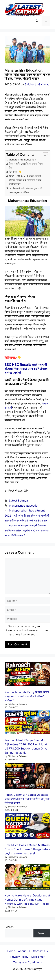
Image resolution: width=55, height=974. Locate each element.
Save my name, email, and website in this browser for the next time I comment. (28, 630)
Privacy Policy (19, 956)
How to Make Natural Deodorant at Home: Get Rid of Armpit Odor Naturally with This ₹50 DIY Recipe (27, 899)
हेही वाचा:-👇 (15, 171)
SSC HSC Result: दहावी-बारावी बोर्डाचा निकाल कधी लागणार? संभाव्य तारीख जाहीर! (25, 180)
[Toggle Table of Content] (43, 154)
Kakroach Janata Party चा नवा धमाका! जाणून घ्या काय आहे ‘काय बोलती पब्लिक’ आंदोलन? (27, 696)
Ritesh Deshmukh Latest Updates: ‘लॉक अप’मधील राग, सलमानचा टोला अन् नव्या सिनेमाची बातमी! (27, 799)
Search (9, 927)
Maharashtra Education (22, 159)
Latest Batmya (18, 500)
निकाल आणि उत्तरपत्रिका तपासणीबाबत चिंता (26, 165)
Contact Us (40, 951)
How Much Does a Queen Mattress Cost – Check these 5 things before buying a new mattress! (27, 849)
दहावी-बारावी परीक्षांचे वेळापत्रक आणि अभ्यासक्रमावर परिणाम (25, 190)
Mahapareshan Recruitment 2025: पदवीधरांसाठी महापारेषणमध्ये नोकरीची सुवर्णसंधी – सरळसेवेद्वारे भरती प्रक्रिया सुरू (27, 515)
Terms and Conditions (27, 962)
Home (11, 951)
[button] (37, 21)
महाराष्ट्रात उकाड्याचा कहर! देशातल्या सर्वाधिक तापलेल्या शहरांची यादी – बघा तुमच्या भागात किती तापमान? (27, 530)
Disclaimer (38, 956)
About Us (24, 951)
